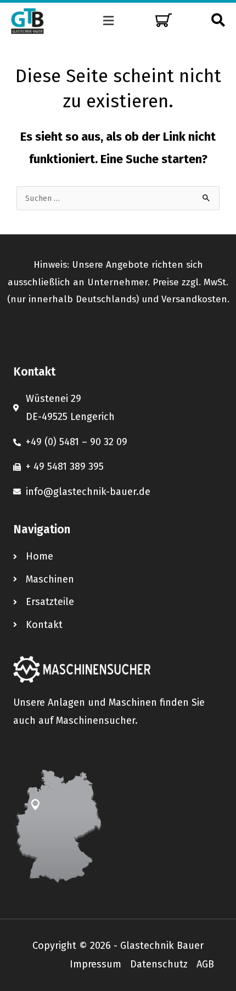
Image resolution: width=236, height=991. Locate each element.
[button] (108, 20)
